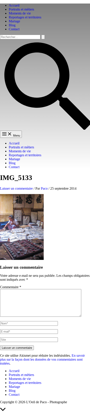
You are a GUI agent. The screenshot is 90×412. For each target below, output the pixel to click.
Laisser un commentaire (16, 188)
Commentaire (10, 287)
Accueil (14, 5)
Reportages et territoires (25, 17)
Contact (14, 29)
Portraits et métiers (21, 9)
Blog (12, 25)
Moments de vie (20, 13)
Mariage (14, 21)
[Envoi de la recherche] (43, 37)
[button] (45, 128)
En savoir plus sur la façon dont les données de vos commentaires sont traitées (42, 359)
